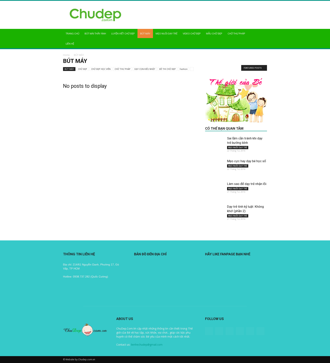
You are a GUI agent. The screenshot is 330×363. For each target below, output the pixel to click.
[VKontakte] (260, 331)
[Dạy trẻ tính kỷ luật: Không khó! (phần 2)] (214, 214)
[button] (262, 34)
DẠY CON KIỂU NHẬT (144, 69)
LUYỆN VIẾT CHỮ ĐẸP (123, 33)
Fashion (184, 69)
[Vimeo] (250, 331)
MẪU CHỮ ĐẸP (214, 33)
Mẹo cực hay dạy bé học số (246, 161)
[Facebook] (219, 331)
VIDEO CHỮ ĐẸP (192, 33)
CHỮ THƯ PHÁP (236, 33)
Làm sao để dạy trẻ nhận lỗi (246, 184)
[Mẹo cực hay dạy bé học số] (214, 168)
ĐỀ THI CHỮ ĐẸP (167, 69)
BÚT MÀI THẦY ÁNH (95, 33)
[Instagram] (229, 331)
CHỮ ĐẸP (82, 69)
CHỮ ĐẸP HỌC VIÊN (101, 69)
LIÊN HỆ (70, 43)
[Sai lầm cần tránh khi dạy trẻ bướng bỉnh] (214, 145)
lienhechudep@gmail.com (147, 344)
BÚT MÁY (145, 33)
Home (66, 55)
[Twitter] (240, 331)
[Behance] (209, 331)
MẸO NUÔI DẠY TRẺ (166, 33)
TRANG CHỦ (72, 33)
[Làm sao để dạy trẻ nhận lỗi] (214, 191)
